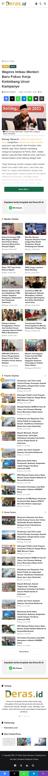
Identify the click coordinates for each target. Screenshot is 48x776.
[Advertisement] (24, 33)
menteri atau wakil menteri (31, 142)
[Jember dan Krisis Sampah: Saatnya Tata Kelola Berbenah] (8, 453)
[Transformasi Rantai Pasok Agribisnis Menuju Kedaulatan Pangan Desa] (35, 315)
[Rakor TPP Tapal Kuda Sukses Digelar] (12, 259)
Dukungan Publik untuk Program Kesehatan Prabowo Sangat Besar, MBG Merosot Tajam (31, 397)
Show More (23, 189)
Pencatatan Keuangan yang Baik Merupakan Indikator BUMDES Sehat (31, 489)
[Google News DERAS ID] (34, 208)
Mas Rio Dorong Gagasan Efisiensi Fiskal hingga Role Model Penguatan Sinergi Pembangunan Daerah (35, 241)
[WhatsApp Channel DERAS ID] (15, 208)
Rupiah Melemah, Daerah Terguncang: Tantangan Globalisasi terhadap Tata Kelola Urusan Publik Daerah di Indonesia (31, 438)
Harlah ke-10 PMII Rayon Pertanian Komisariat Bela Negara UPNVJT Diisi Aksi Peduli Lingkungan (31, 501)
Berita (13, 66)
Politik (12, 61)
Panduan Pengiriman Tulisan (28, 759)
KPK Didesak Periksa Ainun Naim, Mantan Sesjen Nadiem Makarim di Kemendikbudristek (31, 477)
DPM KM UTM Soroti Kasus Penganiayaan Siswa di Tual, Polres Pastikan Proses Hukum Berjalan (12, 358)
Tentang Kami (40, 755)
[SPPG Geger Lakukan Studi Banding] (35, 259)
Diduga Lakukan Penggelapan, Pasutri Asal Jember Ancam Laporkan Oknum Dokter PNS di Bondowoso (12, 328)
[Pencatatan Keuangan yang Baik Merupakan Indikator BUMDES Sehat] (8, 490)
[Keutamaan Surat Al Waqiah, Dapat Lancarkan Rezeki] (9, 742)
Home (6, 61)
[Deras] (16, 4)
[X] (12, 98)
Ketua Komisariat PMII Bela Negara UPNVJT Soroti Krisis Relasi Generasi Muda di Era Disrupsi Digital (11, 241)
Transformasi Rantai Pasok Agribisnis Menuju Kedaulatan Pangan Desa (35, 325)
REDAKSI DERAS (10, 92)
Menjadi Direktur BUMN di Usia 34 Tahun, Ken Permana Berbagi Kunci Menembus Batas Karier (31, 409)
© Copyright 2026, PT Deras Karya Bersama (18, 755)
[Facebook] (6, 98)
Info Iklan (13, 759)
